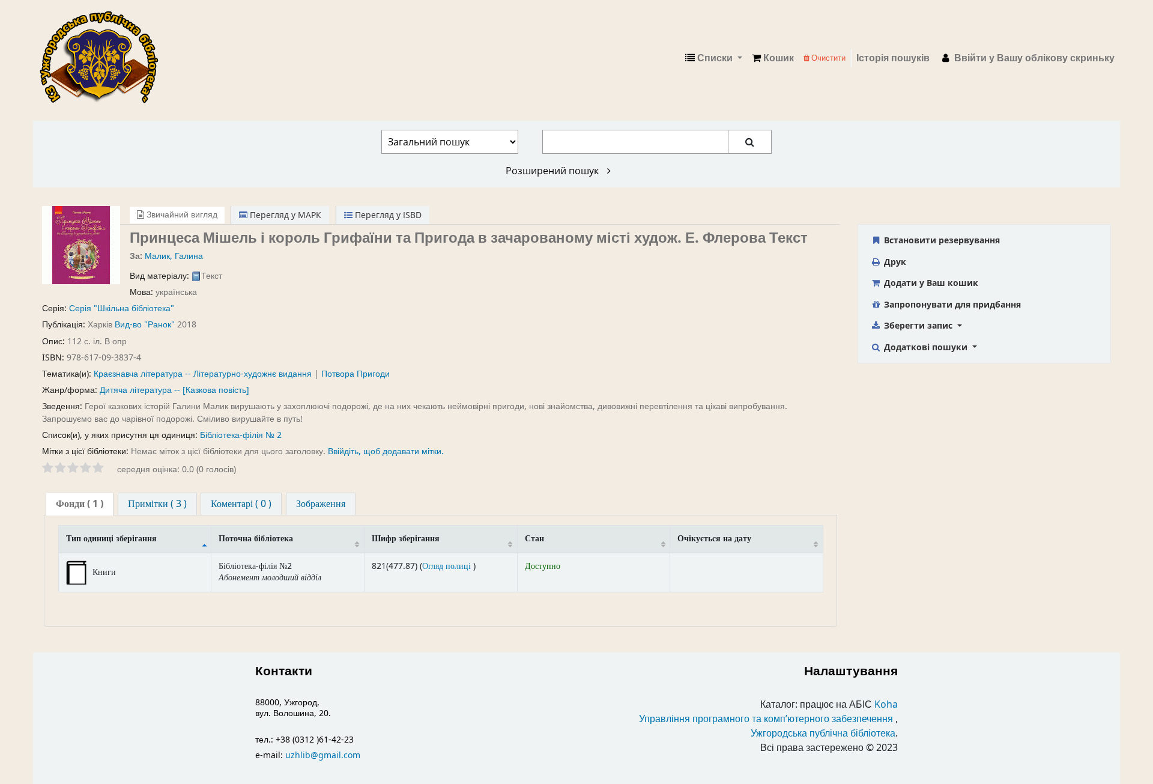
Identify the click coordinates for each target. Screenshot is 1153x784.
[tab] (79, 504)
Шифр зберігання (406, 538)
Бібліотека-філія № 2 (241, 435)
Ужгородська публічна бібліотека (823, 733)
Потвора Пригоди (355, 374)
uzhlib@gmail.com (322, 755)
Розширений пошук (553, 170)
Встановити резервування (941, 240)
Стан (534, 538)
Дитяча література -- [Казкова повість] (174, 390)
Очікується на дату (714, 538)
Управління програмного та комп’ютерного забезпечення (766, 719)
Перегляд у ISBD (387, 214)
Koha (886, 704)
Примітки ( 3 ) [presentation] (157, 504)
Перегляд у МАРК (284, 214)
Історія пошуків (893, 58)
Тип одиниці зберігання (111, 538)
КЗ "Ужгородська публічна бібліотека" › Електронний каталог (104, 58)
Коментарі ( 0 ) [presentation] (241, 504)
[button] (773, 58)
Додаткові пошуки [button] (926, 347)
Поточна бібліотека (256, 538)
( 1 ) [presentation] (79, 504)
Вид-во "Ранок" (145, 324)
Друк (894, 261)
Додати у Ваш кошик (930, 282)
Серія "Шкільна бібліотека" (121, 308)
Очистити (828, 58)
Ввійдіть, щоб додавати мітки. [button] (386, 451)
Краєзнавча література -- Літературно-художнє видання (203, 374)
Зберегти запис (918, 325)
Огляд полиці (447, 566)
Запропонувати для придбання (951, 304)
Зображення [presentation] (320, 504)
